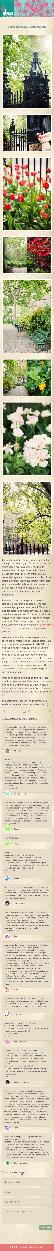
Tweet (29, 711)
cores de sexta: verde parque (27, 26)
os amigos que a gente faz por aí (4, 711)
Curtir (24, 711)
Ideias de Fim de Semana (7, 8)
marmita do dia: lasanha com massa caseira (50, 711)
